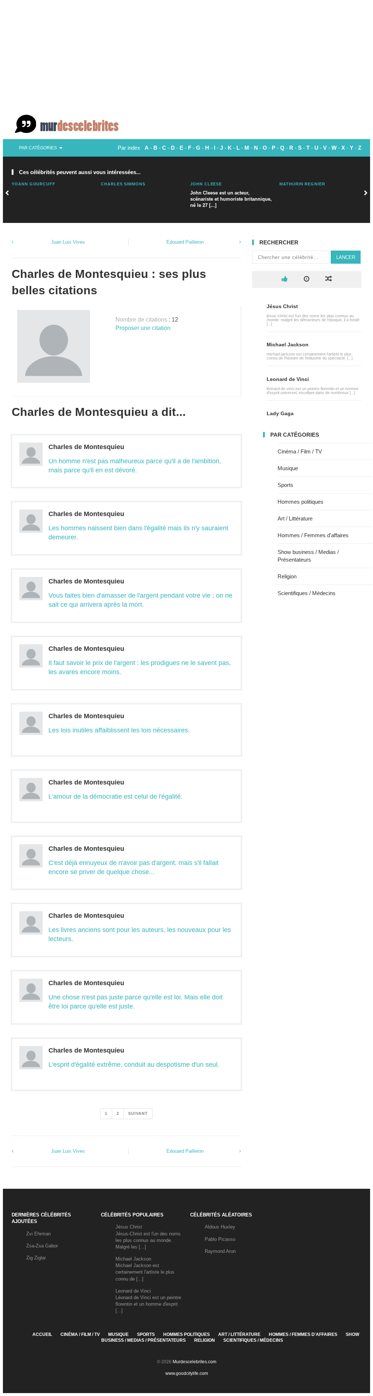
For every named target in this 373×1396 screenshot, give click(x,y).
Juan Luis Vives (68, 242)
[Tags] (328, 279)
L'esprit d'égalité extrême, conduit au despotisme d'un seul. (133, 1064)
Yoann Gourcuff (33, 184)
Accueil (42, 1334)
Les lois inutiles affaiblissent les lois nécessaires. (119, 730)
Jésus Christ (282, 306)
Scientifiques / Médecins (306, 593)
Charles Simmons (123, 184)
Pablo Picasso (220, 1239)
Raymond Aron (220, 1251)
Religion (287, 576)
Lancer (345, 257)
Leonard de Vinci (288, 379)
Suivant (138, 1113)
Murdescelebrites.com (194, 1361)
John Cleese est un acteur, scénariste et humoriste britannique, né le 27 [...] (231, 199)
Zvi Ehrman (38, 1233)
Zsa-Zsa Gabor (42, 1245)
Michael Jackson (288, 344)
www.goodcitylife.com (186, 1373)
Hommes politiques (300, 502)
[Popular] (284, 279)
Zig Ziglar (36, 1258)
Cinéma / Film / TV (300, 451)
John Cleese (206, 184)
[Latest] (307, 279)
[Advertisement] (186, 55)
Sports (285, 485)
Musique (288, 468)
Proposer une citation (142, 328)
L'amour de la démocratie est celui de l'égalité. (115, 796)
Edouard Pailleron (185, 242)
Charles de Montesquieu (86, 447)
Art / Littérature (295, 518)
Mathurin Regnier (302, 184)
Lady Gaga (280, 413)
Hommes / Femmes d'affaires (313, 535)
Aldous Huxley (220, 1227)
